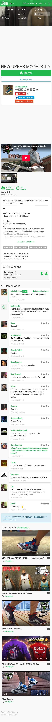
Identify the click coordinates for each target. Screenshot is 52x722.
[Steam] (31, 89)
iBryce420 (15, 474)
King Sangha (16, 445)
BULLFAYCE (16, 335)
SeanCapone (16, 362)
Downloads (10, 189)
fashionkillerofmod (19, 430)
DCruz (13, 386)
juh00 (13, 503)
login (28, 516)
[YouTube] (28, 89)
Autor (25, 291)
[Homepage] (16, 89)
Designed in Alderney (9, 712)
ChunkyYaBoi (16, 350)
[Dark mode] (45, 3)
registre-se (38, 516)
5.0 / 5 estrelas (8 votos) (9, 194)
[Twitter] (22, 89)
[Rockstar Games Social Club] (34, 89)
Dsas (13, 323)
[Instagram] (25, 89)
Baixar (27, 73)
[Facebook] (19, 89)
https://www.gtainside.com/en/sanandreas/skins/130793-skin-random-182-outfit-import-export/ (29, 450)
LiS (12, 486)
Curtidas (23, 189)
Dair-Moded (16, 374)
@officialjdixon (17, 338)
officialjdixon (21, 86)
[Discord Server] (37, 89)
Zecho (13, 462)
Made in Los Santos (9, 714)
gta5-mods (15, 306)
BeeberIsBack (16, 418)
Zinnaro (14, 406)
